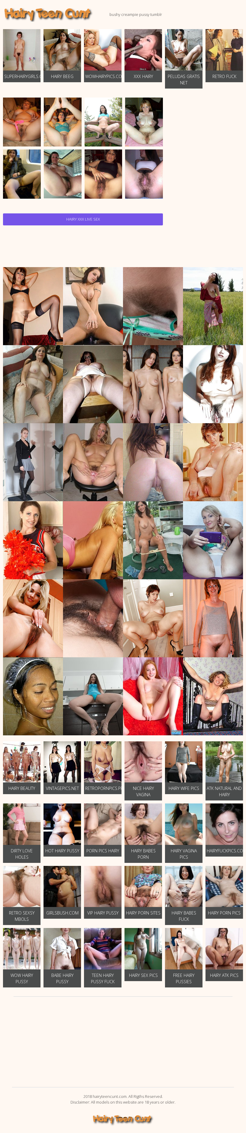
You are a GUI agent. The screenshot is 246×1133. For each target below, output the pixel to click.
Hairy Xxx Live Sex (83, 219)
